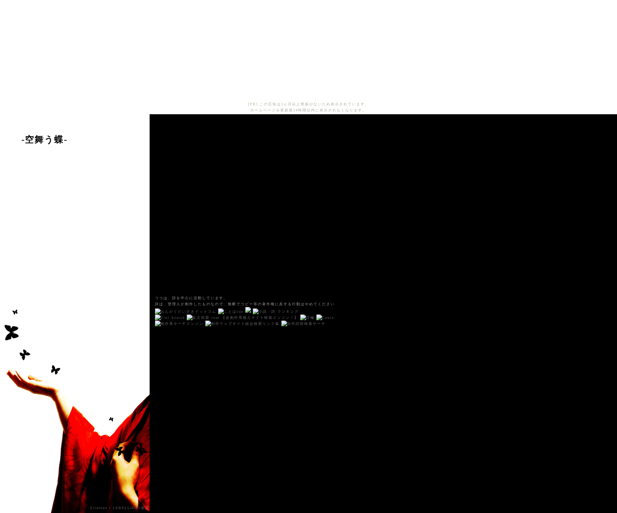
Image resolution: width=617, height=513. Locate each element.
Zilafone (98, 508)
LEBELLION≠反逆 (131, 508)
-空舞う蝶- (44, 139)
